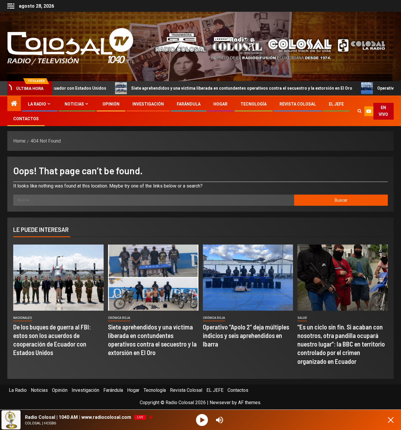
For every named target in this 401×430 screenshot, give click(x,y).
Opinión (110, 104)
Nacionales (22, 317)
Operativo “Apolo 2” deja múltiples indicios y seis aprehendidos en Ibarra (246, 335)
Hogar (220, 104)
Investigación (148, 104)
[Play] (202, 419)
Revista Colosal (297, 104)
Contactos (26, 118)
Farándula (189, 104)
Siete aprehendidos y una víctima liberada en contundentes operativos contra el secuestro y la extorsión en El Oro (209, 88)
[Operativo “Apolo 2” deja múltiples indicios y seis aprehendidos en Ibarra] (248, 278)
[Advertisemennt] (266, 46)
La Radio (37, 104)
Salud (302, 317)
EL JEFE (336, 104)
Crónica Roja (119, 317)
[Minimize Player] (390, 420)
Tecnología (253, 104)
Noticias (74, 104)
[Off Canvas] (10, 6)
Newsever (220, 402)
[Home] (14, 104)
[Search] (359, 111)
